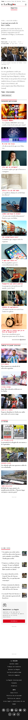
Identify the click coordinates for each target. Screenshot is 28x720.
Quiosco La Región (14, 669)
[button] (26, 4)
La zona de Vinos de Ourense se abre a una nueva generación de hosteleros (11, 596)
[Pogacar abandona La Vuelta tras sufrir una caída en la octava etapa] (14, 401)
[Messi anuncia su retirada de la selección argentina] (14, 355)
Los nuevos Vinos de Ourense (13, 1)
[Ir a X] (7, 710)
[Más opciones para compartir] (10, 68)
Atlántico (14, 685)
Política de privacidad (14, 695)
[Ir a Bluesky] (24, 710)
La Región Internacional (14, 680)
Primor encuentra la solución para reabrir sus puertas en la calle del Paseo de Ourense (10, 587)
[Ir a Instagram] (11, 710)
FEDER (14, 704)
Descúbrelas (14, 621)
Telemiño (14, 683)
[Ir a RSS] (18, 714)
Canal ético (14, 692)
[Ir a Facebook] (3, 710)
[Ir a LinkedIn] (16, 710)
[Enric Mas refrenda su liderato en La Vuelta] (14, 378)
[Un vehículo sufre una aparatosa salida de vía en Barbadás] (14, 454)
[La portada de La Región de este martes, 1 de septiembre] (14, 432)
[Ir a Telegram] (14, 714)
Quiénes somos (14, 663)
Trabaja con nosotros (14, 666)
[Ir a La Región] (10, 4)
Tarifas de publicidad (14, 672)
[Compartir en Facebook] (5, 68)
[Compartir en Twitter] (7, 68)
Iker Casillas (6, 95)
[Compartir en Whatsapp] (2, 68)
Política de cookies (14, 698)
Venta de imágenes (14, 675)
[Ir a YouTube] (20, 710)
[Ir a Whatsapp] (9, 714)
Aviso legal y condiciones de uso (14, 701)
